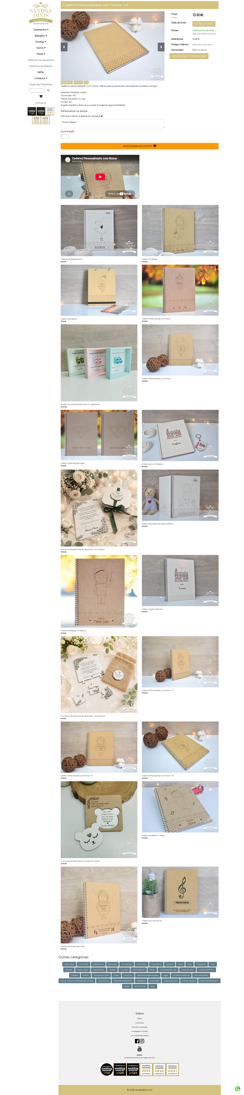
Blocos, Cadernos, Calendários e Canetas (77, 981)
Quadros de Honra (206, 970)
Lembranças (127, 964)
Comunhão (141, 964)
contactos (41, 102)
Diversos (69, 970)
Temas (40, 53)
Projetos (74, 975)
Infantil (86, 975)
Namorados (69, 964)
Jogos (165, 975)
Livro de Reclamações (139, 1035)
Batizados (40, 35)
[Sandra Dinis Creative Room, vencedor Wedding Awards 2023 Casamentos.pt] (50, 111)
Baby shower (82, 970)
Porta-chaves (140, 986)
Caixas (116, 975)
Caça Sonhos (103, 981)
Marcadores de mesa (168, 970)
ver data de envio (204, 23)
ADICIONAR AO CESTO (138, 146)
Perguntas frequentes (40, 84)
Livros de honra (187, 970)
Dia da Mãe (83, 964)
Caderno (66, 82)
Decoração (154, 981)
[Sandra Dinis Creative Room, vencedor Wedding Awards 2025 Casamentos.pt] (32, 111)
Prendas (40, 41)
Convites (124, 970)
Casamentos (40, 29)
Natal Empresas (188, 981)
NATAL (41, 72)
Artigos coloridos (170, 981)
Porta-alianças (139, 970)
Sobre (139, 1018)
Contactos (40, 78)
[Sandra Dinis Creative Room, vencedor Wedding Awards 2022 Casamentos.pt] (36, 119)
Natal (180, 964)
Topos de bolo (98, 970)
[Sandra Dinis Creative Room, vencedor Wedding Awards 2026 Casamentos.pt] (107, 1069)
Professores (201, 964)
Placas (152, 970)
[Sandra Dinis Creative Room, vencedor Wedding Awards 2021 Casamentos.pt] (45, 119)
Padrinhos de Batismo (40, 66)
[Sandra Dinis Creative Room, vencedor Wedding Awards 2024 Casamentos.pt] (41, 111)
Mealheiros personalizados (147, 975)
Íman (153, 986)
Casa (189, 964)
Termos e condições (139, 1027)
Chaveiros (141, 981)
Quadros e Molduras (181, 975)
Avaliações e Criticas (139, 1031)
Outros (40, 47)
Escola (126, 986)
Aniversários (156, 964)
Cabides (112, 970)
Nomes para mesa (101, 975)
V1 (86, 82)
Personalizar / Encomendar (189, 56)
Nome (78, 82)
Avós (213, 964)
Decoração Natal (201, 975)
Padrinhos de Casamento (41, 60)
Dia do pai (128, 975)
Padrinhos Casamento (123, 981)
